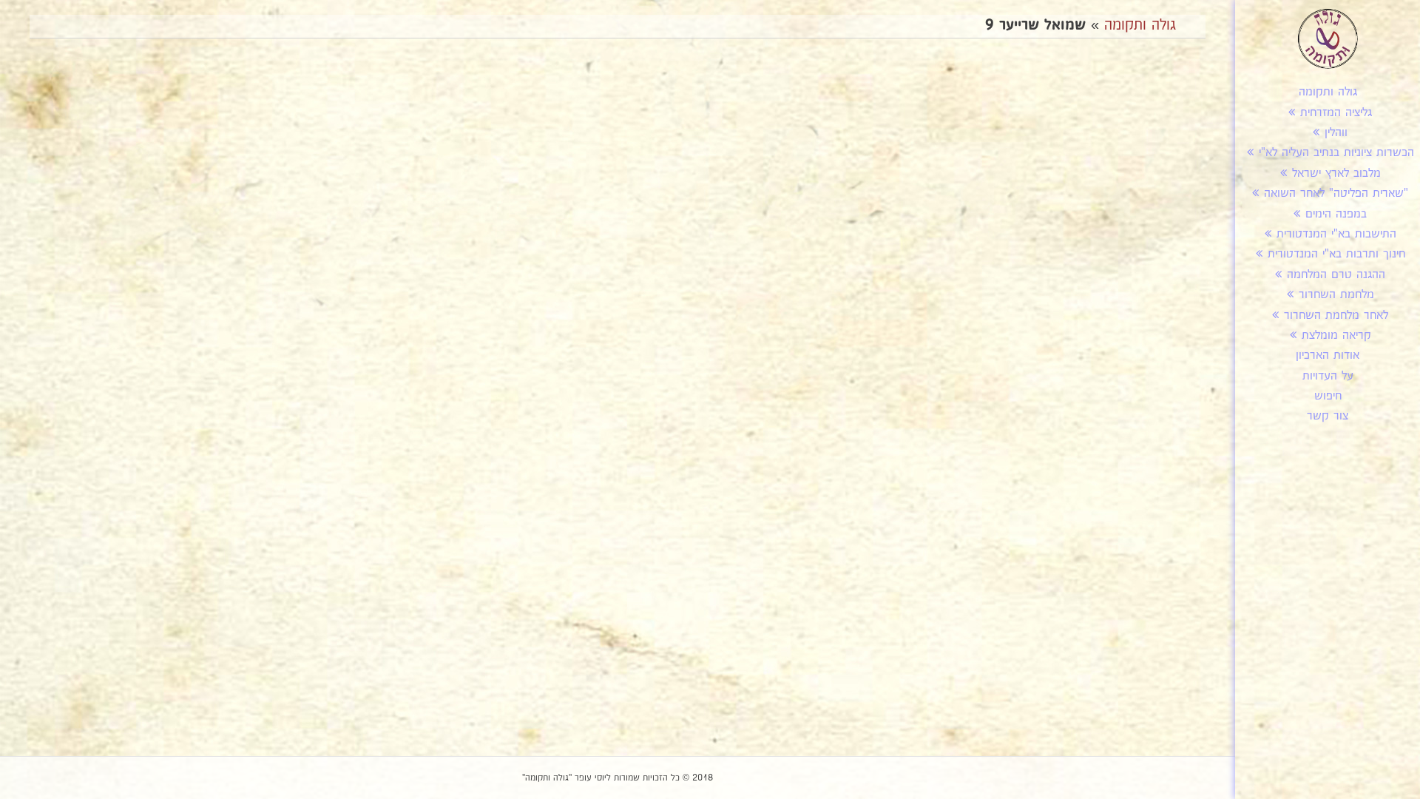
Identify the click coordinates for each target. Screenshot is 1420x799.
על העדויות (1327, 376)
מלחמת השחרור (1336, 295)
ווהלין (1336, 133)
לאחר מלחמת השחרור (1336, 315)
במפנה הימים (1336, 214)
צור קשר (1327, 416)
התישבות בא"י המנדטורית (1336, 234)
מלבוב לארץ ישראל (1336, 173)
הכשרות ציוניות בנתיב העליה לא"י (1336, 152)
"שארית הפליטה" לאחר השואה (1336, 193)
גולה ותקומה (1328, 92)
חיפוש (1328, 396)
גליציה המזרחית (1336, 113)
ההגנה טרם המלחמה (1336, 275)
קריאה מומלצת (1336, 335)
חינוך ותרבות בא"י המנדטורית (1336, 254)
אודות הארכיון (1327, 355)
